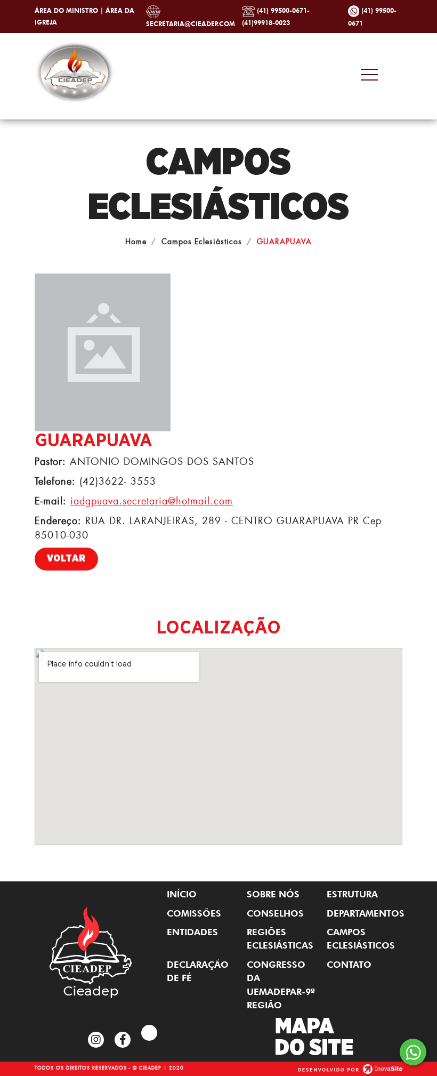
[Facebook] (123, 1040)
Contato (349, 964)
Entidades (192, 932)
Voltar (66, 559)
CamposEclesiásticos (361, 939)
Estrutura (352, 894)
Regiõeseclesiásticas (280, 939)
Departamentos (364, 913)
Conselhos (275, 913)
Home (136, 241)
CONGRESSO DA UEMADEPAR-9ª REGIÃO (281, 984)
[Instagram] (96, 1040)
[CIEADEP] (75, 70)
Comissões (194, 913)
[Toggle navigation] (378, 74)
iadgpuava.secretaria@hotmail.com (151, 501)
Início (182, 894)
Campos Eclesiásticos (201, 241)
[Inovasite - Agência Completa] (350, 1067)
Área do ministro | (70, 10)
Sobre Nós (273, 894)
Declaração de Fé (198, 971)
